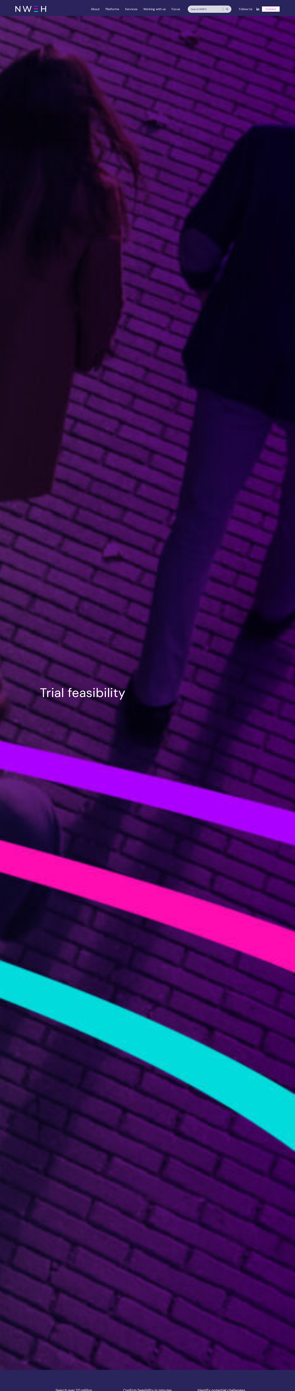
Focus (176, 9)
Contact (270, 9)
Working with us (154, 9)
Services (131, 9)
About (95, 9)
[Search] (227, 9)
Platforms (112, 9)
